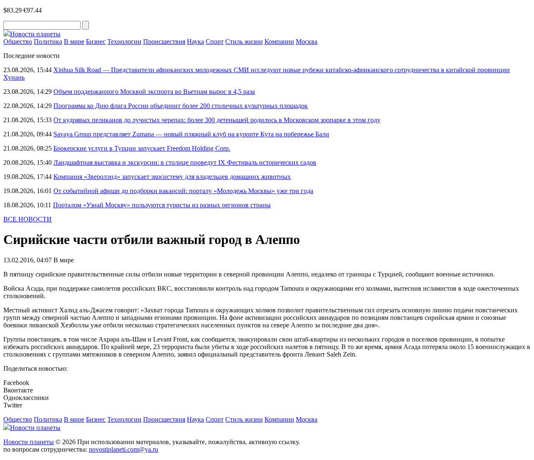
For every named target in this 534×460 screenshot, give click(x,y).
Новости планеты (28, 441)
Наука (195, 41)
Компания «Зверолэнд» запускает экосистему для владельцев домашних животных (172, 176)
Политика (48, 41)
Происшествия (164, 41)
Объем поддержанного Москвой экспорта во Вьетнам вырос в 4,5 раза (154, 91)
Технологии (124, 41)
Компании (279, 41)
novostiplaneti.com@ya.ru (123, 449)
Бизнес (96, 41)
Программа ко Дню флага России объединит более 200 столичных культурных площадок (180, 105)
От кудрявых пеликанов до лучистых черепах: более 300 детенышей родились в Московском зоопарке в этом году (216, 119)
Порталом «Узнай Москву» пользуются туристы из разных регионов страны (162, 205)
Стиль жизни (244, 41)
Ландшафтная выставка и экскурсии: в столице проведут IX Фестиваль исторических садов (184, 162)
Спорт (215, 41)
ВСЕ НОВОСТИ (27, 219)
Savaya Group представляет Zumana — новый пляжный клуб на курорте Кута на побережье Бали (191, 134)
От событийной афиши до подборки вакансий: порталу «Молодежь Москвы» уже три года (183, 190)
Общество (17, 41)
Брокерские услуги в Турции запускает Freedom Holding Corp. (141, 148)
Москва (306, 41)
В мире (74, 41)
